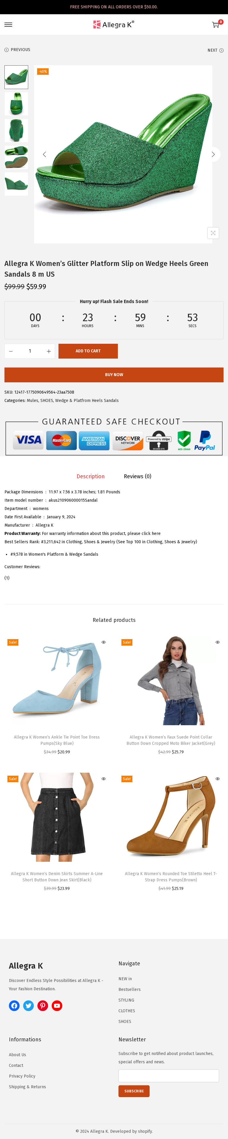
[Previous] (44, 154)
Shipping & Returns (27, 1086)
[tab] (91, 476)
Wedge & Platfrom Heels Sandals (87, 400)
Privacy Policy (22, 1076)
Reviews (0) (137, 476)
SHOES (46, 400)
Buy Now (114, 374)
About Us (17, 1054)
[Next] (213, 154)
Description (91, 476)
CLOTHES (126, 1010)
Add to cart (88, 351)
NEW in (125, 978)
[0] (215, 24)
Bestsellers (129, 989)
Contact (16, 1065)
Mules (32, 400)
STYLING (126, 1000)
